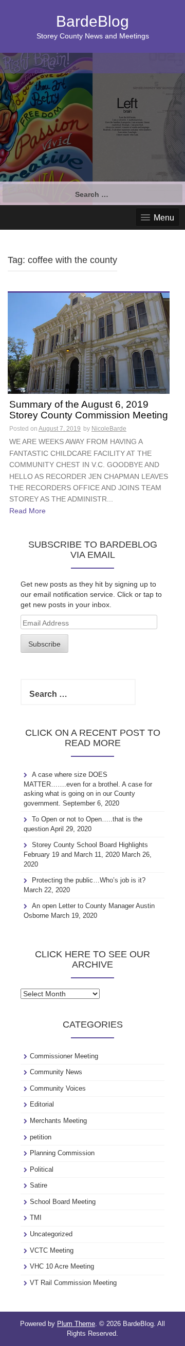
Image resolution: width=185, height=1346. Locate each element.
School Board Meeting (63, 1202)
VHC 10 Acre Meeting (62, 1266)
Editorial (42, 1104)
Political (41, 1169)
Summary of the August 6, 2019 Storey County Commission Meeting (88, 409)
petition (40, 1137)
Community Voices (58, 1088)
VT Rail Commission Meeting (73, 1283)
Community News (56, 1072)
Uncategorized (51, 1234)
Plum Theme (76, 1324)
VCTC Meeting (51, 1250)
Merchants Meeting (58, 1120)
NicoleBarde (108, 428)
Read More (27, 511)
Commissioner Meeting (64, 1056)
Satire (38, 1185)
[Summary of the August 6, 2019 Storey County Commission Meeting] (89, 342)
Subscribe (44, 644)
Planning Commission (62, 1153)
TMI (36, 1217)
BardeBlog (92, 21)
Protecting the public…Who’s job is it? (88, 880)
